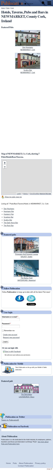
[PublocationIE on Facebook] (19, 302)
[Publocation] (13, 5)
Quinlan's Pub (9, 214)
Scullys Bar (8, 220)
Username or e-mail (10, 317)
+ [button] (5, 162)
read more (18, 369)
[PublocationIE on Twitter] (31, 302)
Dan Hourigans (9, 209)
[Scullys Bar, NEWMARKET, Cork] (27, 68)
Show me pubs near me (13, 197)
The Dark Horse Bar (11, 223)
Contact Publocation (26, 466)
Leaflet (19, 194)
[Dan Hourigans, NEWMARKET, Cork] (27, 45)
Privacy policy (40, 463)
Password (6, 324)
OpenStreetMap (34, 194)
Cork (12, 8)
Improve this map (45, 194)
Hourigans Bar (9, 211)
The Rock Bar (9, 226)
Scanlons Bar (8, 217)
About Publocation (26, 463)
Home (3, 8)
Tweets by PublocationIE (10, 420)
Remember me (9, 331)
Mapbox (25, 194)
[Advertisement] (18, 113)
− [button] (5, 166)
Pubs (7, 8)
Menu (49, 3)
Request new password (11, 337)
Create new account (10, 335)
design (49, 469)
